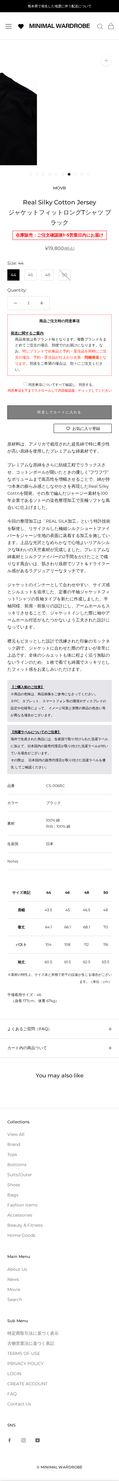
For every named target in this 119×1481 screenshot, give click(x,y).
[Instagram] (23, 1439)
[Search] (100, 26)
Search (14, 1299)
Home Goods (21, 1235)
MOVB (59, 187)
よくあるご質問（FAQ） (29, 1028)
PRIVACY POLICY (25, 1363)
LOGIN (14, 1373)
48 (47, 275)
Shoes (13, 1185)
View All (15, 1134)
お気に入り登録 (86, 428)
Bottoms (17, 1164)
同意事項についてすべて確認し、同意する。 (61, 384)
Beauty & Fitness (25, 1225)
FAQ (12, 1394)
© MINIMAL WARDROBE (59, 1467)
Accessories (19, 1215)
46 (30, 275)
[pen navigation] (8, 26)
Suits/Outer (19, 1174)
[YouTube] (37, 1439)
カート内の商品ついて (27, 1047)
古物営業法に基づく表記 (30, 1343)
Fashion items (22, 1205)
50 (64, 275)
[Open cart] (111, 26)
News (13, 1279)
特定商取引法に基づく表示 (33, 1333)
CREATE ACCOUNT (27, 1383)
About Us (17, 1269)
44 (13, 275)
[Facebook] (9, 1439)
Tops (12, 1154)
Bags (12, 1195)
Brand (13, 1144)
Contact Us (19, 1404)
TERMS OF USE (23, 1353)
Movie (13, 1289)
